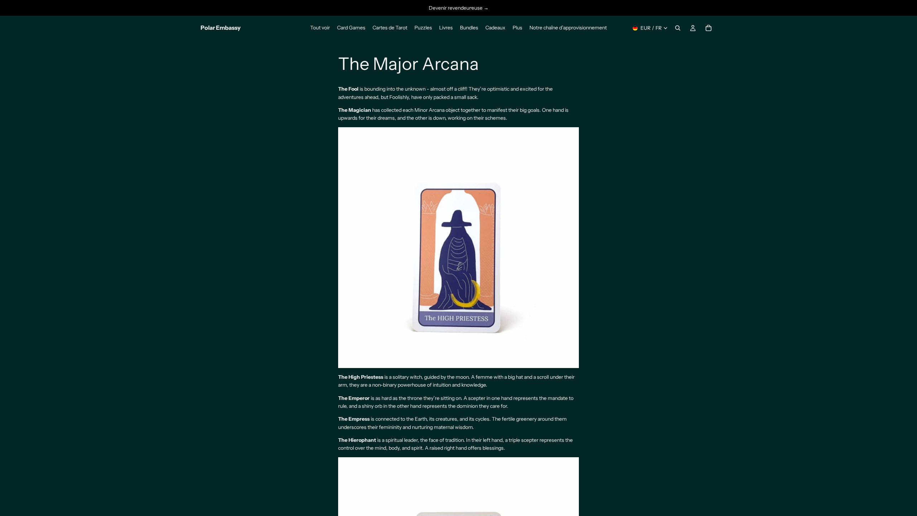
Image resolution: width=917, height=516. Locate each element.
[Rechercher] (678, 28)
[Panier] (708, 28)
